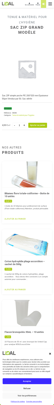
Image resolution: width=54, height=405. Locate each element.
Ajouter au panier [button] (15, 219)
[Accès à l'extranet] (43, 4)
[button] (50, 353)
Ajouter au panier (37, 125)
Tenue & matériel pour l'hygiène (23, 115)
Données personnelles (34, 402)
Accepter (27, 381)
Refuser (27, 388)
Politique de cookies (18, 402)
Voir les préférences (27, 396)
